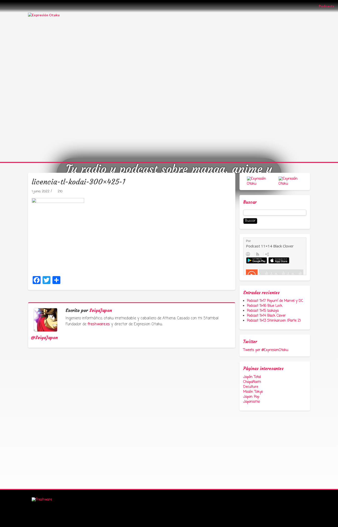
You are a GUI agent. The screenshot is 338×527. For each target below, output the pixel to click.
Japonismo (251, 401)
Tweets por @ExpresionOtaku (265, 350)
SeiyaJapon (100, 310)
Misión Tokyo (253, 392)
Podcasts (328, 6)
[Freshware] (42, 500)
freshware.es (99, 324)
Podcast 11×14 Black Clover (266, 315)
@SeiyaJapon (44, 337)
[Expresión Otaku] (44, 15)
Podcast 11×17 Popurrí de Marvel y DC (275, 301)
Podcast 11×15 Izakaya (263, 310)
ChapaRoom (252, 382)
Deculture (250, 387)
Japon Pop (251, 396)
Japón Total (252, 377)
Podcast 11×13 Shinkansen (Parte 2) (274, 320)
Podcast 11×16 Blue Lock (264, 305)
